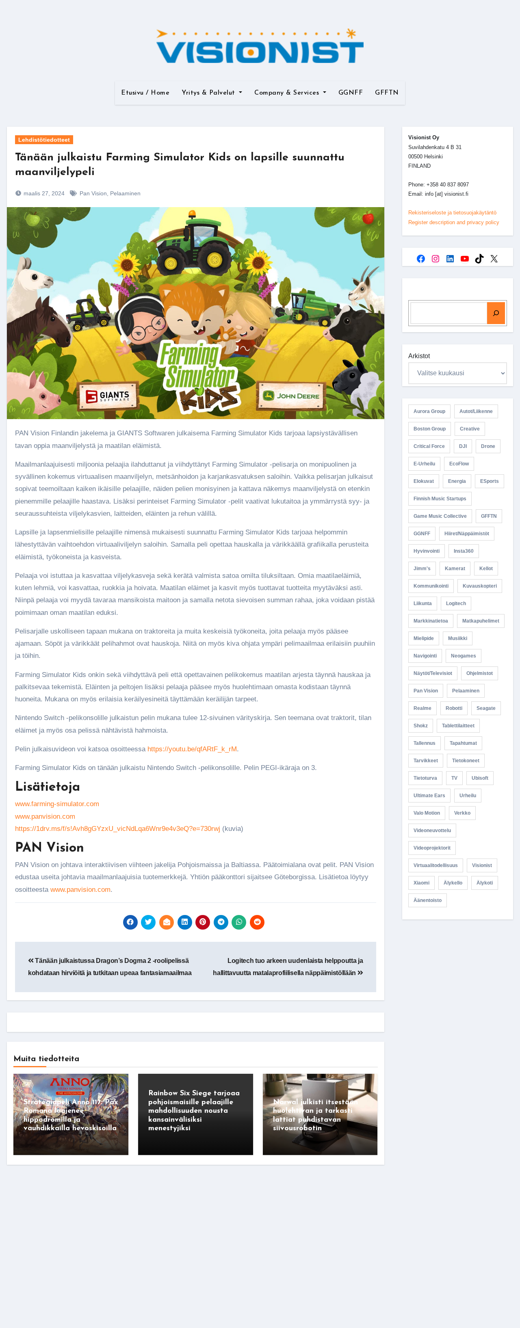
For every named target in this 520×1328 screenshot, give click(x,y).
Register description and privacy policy (453, 222)
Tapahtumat (463, 743)
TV (454, 778)
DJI (463, 446)
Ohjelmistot (479, 673)
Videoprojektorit (432, 848)
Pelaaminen (125, 193)
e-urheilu (424, 464)
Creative (470, 429)
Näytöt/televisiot (433, 673)
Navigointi (425, 656)
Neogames (463, 656)
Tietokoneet (465, 760)
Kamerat (455, 568)
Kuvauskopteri (480, 586)
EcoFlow (459, 464)
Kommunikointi (431, 586)
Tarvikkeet (426, 760)
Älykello (453, 883)
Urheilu (467, 795)
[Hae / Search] (496, 313)
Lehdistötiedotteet (44, 139)
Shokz (421, 726)
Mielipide (424, 638)
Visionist (482, 865)
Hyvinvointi (427, 551)
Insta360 (464, 551)
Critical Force (429, 446)
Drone (488, 446)
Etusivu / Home (145, 93)
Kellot (486, 568)
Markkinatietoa (431, 621)
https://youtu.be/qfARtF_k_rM (192, 749)
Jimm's (422, 568)
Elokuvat (424, 481)
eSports (489, 481)
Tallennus (425, 743)
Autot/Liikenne (476, 411)
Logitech (456, 603)
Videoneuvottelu (432, 830)
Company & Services (287, 93)
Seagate (486, 708)
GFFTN (387, 93)
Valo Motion (427, 813)
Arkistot (419, 356)
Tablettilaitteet (458, 726)
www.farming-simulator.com (57, 804)
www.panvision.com (45, 816)
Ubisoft (480, 778)
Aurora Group (429, 411)
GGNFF (350, 93)
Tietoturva (425, 778)
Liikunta (423, 603)
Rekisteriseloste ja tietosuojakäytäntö (452, 213)
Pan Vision (93, 193)
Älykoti (485, 883)
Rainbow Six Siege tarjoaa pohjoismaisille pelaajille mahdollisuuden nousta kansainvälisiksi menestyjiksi (194, 1111)
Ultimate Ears (429, 795)
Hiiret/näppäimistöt (466, 533)
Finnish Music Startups (440, 499)
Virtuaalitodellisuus (436, 865)
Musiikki (457, 638)
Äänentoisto (428, 900)
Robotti (454, 708)
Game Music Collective (440, 516)
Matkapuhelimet (480, 621)
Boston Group (430, 429)
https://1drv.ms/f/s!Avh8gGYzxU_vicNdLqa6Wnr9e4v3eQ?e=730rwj (117, 829)
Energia (457, 481)
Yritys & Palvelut (209, 93)
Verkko (462, 813)
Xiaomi (421, 883)
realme (422, 708)
